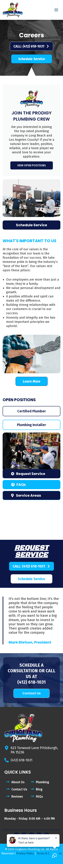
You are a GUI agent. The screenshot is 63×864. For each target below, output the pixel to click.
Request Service (32, 551)
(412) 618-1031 (31, 682)
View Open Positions (31, 165)
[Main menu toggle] (56, 10)
